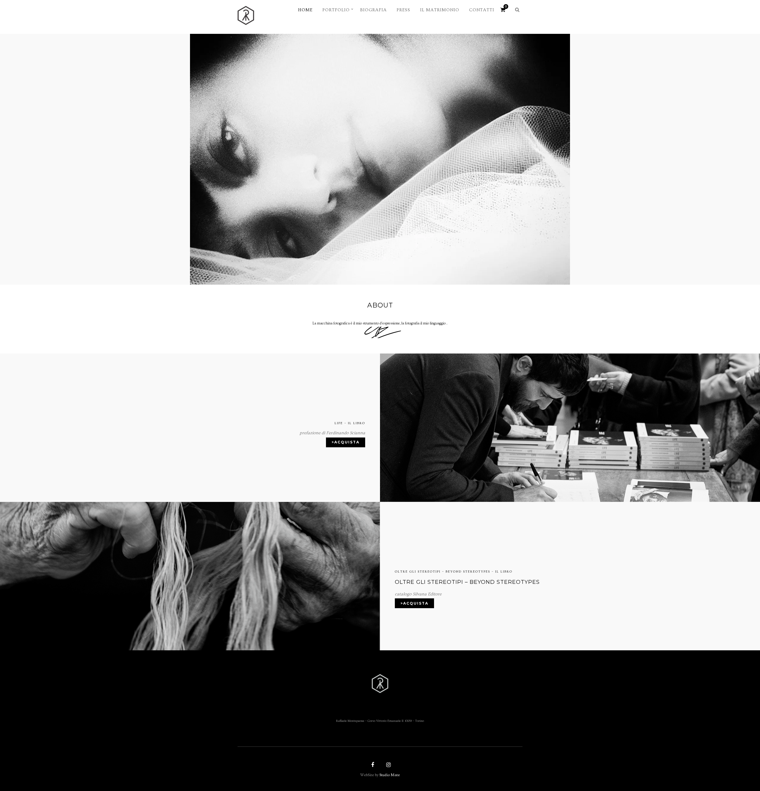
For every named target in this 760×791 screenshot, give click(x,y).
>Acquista (346, 442)
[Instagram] (387, 765)
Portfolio (336, 9)
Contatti (481, 9)
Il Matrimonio (439, 9)
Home (305, 9)
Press (403, 9)
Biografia (373, 9)
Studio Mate (389, 775)
